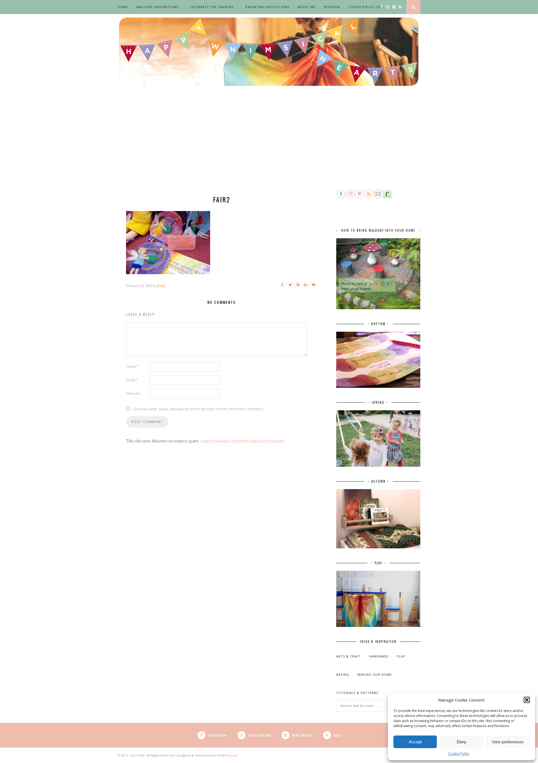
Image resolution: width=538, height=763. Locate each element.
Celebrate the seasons (211, 7)
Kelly (161, 285)
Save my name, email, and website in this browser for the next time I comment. (198, 408)
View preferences (508, 741)
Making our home (375, 674)
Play (401, 656)
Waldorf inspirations (157, 7)
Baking (342, 674)
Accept (415, 741)
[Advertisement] (269, 146)
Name (132, 366)
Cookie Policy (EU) (365, 7)
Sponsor (332, 7)
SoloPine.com (227, 755)
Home (123, 7)
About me (306, 7)
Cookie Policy (458, 753)
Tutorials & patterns (357, 693)
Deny (462, 741)
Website (133, 393)
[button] (527, 700)
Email (132, 379)
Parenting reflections (267, 7)
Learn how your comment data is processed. (242, 440)
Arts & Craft (348, 656)
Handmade (379, 656)
